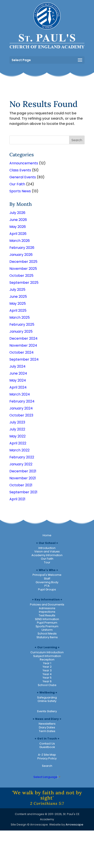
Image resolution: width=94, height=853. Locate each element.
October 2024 (21, 352)
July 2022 (17, 429)
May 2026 (17, 226)
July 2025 (17, 289)
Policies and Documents (47, 604)
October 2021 (20, 485)
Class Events (20, 170)
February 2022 (21, 457)
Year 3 (47, 670)
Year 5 (47, 677)
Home (47, 535)
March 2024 (19, 394)
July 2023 (17, 422)
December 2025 (23, 261)
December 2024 (23, 338)
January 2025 (21, 331)
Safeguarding (47, 697)
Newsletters (47, 724)
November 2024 (23, 345)
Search (47, 766)
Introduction (47, 548)
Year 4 (47, 674)
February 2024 (22, 401)
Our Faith (17, 184)
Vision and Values (47, 551)
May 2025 (17, 303)
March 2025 (19, 317)
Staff (47, 578)
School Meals (47, 633)
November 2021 (22, 478)
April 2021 (17, 499)
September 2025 (23, 282)
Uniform (47, 630)
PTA (47, 586)
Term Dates (47, 731)
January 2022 (20, 464)
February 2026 (21, 247)
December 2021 (22, 471)
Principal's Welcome (47, 575)
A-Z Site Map (47, 755)
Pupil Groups (47, 589)
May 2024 (17, 380)
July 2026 (17, 212)
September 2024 (24, 359)
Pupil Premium (47, 622)
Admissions (47, 608)
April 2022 (17, 443)
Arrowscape (74, 824)
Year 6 (47, 681)
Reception (47, 659)
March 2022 (19, 450)
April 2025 (17, 310)
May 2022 (17, 436)
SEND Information (47, 619)
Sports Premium (47, 626)
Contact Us (47, 743)
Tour (47, 562)
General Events (22, 177)
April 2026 (17, 233)
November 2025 (23, 268)
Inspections (47, 612)
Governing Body (47, 582)
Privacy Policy (47, 758)
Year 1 (47, 663)
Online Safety (47, 701)
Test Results (47, 615)
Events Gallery (47, 711)
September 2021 (23, 492)
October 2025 (21, 275)
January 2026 (21, 254)
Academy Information (47, 555)
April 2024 (18, 387)
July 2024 (17, 366)
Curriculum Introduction (47, 652)
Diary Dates (47, 727)
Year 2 (47, 667)
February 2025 (21, 324)
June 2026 (18, 219)
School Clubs (47, 685)
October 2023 (21, 415)
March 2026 (19, 240)
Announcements (23, 163)
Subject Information (47, 656)
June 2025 (18, 296)
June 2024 (18, 373)
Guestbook (47, 747)
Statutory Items (47, 637)
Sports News (20, 191)
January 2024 (21, 408)
